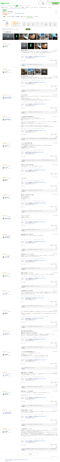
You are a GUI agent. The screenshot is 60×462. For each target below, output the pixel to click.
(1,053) (30, 16)
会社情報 (6, 459)
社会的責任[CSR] (16, 459)
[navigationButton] (56, 36)
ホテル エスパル (8, 11)
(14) (18, 16)
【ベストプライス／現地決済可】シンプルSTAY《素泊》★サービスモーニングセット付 (35, 56)
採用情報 (20, 459)
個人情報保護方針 (10, 459)
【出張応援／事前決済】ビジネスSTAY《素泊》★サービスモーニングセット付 (34, 152)
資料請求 (26, 459)
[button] (8, 37)
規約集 (24, 459)
